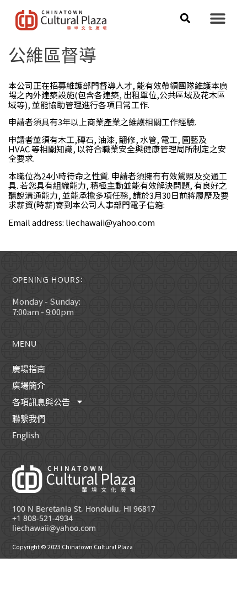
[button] (185, 18)
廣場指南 (28, 368)
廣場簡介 (28, 385)
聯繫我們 (28, 418)
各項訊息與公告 (41, 401)
